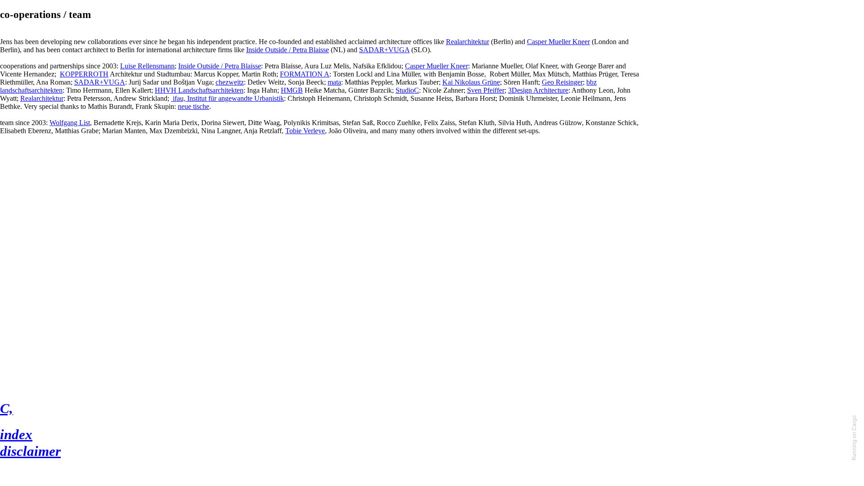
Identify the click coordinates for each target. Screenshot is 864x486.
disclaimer (30, 451)
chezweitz (230, 82)
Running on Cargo (853, 437)
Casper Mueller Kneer (558, 41)
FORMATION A (304, 74)
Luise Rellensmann (147, 66)
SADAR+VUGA (384, 50)
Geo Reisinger (562, 82)
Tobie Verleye (305, 131)
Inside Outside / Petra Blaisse (287, 50)
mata (334, 82)
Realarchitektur (467, 41)
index (16, 434)
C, (6, 408)
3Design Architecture (538, 90)
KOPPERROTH (84, 74)
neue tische (193, 106)
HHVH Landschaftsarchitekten (199, 90)
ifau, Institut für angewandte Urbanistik (227, 98)
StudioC (407, 90)
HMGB (292, 90)
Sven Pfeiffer (485, 90)
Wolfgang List (70, 122)
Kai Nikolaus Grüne (471, 82)
